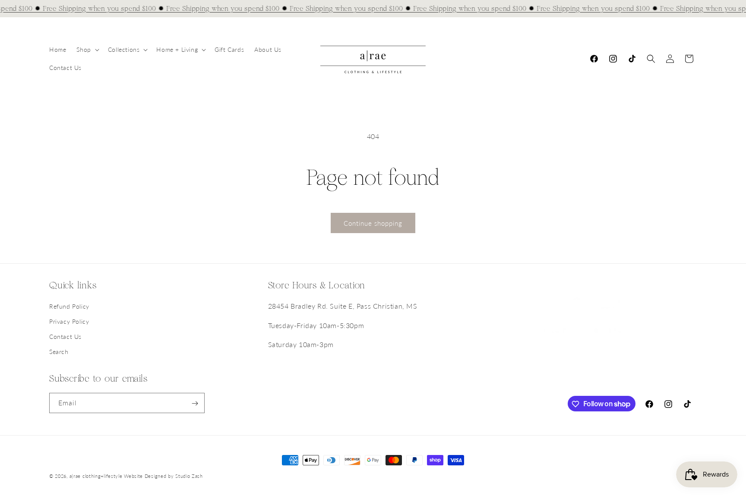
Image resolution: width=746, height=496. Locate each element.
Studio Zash (189, 476)
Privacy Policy (69, 321)
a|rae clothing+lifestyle (96, 476)
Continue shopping (373, 223)
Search (59, 352)
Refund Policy (69, 306)
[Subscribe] (194, 403)
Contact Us (65, 336)
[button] (86, 50)
